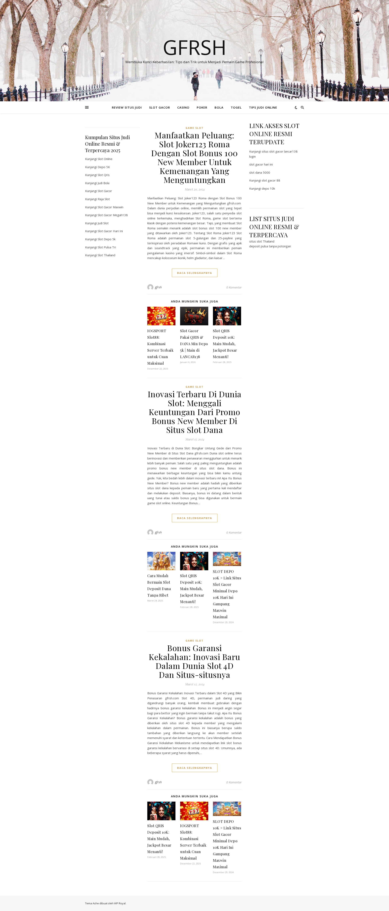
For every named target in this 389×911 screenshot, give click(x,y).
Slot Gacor (105, 191)
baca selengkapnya (194, 273)
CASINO (183, 107)
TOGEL (236, 107)
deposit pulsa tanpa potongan (270, 246)
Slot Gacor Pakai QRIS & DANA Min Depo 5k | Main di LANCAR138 (194, 343)
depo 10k (268, 188)
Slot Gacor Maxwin (110, 207)
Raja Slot (104, 199)
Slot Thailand (106, 255)
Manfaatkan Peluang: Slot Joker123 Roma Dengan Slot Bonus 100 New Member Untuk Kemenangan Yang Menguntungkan (194, 157)
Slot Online (105, 159)
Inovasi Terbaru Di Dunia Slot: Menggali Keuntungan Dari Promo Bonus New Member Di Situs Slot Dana (195, 412)
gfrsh (158, 287)
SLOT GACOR (159, 107)
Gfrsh (195, 47)
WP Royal (120, 903)
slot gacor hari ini (261, 164)
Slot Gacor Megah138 (113, 215)
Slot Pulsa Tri (107, 247)
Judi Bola (103, 183)
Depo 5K (104, 167)
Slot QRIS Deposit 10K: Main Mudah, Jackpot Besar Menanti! (225, 343)
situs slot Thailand (261, 241)
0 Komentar (234, 287)
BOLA (219, 107)
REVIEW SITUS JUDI (127, 107)
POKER (202, 107)
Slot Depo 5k (106, 239)
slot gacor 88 (271, 180)
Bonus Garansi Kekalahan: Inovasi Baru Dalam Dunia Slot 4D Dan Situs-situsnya (194, 661)
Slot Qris (104, 175)
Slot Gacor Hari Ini (110, 231)
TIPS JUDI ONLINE (263, 107)
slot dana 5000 (259, 172)
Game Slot (194, 128)
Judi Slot (103, 223)
